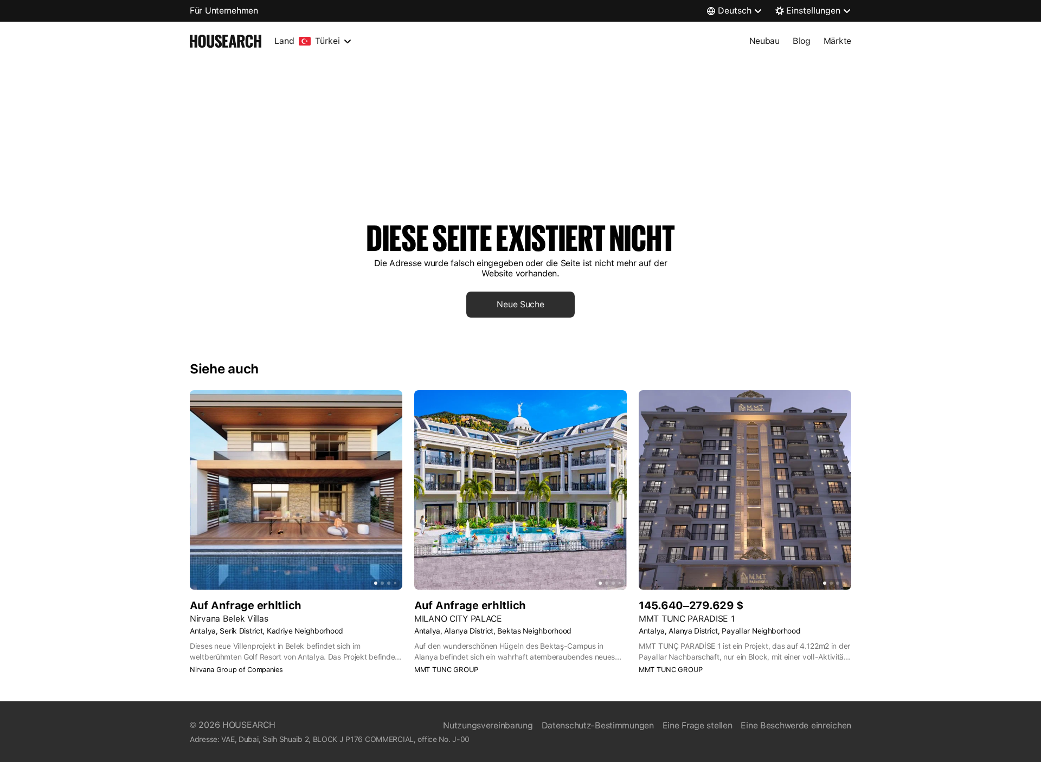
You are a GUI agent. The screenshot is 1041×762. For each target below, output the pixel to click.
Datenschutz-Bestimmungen (598, 725)
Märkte (837, 41)
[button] (296, 669)
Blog (802, 41)
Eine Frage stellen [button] (697, 725)
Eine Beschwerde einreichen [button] (796, 725)
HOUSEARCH (248, 725)
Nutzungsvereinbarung (487, 725)
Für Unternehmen (224, 10)
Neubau (764, 41)
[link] (520, 305)
